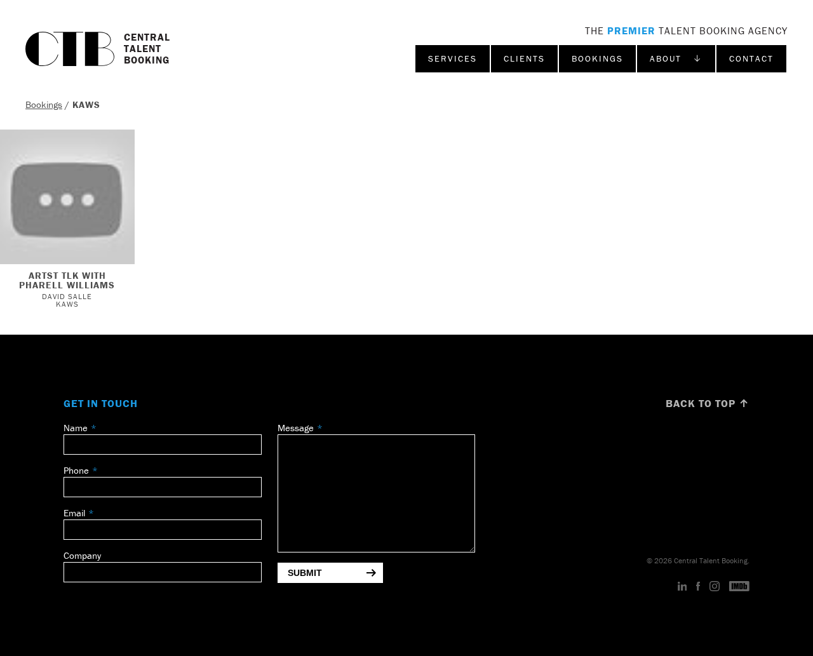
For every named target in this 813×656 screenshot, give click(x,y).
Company (82, 555)
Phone (76, 470)
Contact (751, 58)
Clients (524, 58)
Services (452, 58)
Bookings (597, 58)
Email (74, 513)
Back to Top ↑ (707, 403)
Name (76, 428)
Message (296, 428)
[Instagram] (714, 586)
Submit (305, 573)
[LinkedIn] (682, 587)
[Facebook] (698, 587)
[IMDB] (739, 586)
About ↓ (676, 58)
